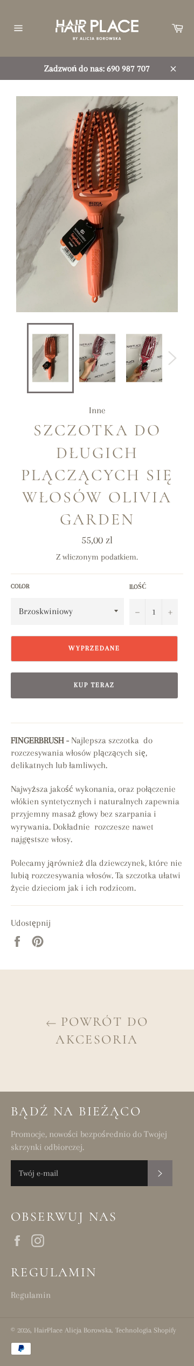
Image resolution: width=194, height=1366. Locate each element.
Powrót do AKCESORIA (102, 1030)
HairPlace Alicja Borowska (73, 1330)
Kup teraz (94, 685)
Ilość (138, 586)
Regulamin (31, 1295)
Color (20, 586)
